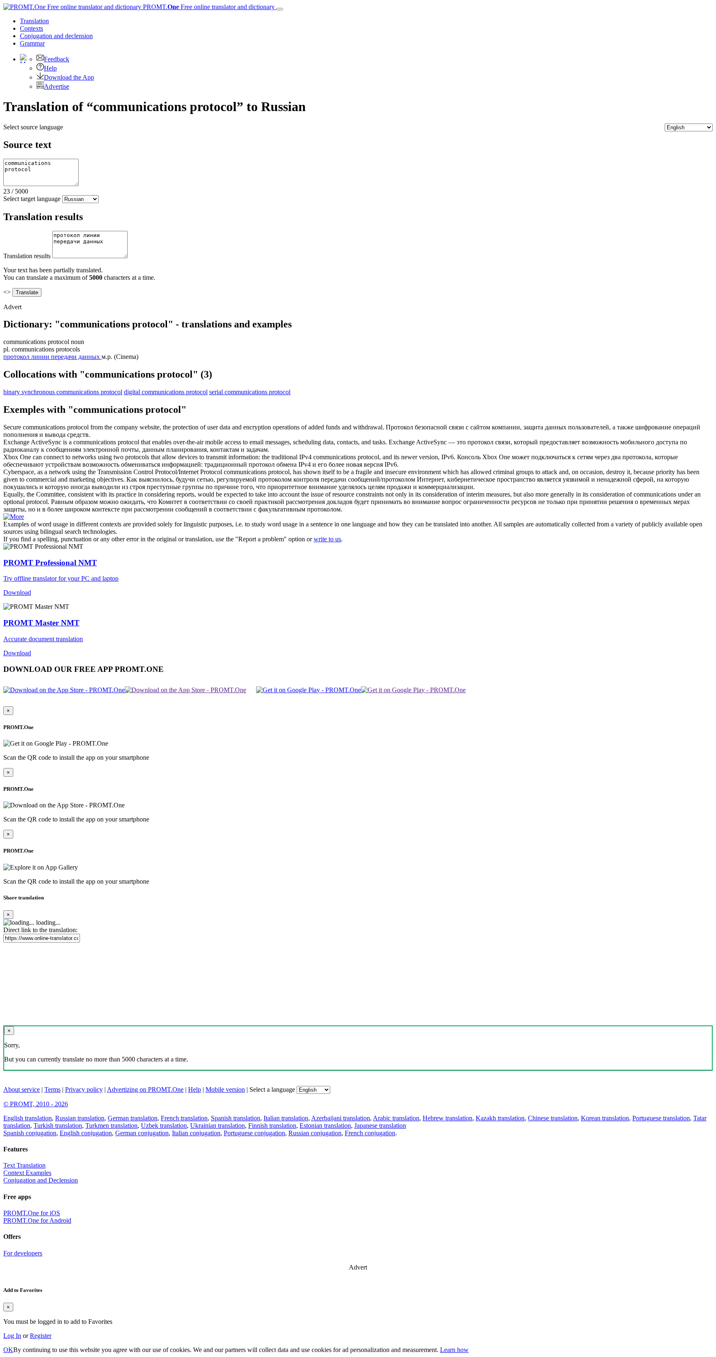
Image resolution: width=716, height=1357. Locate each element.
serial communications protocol (249, 391)
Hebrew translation (447, 1118)
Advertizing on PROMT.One (145, 1089)
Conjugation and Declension (40, 1180)
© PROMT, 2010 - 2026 (35, 1103)
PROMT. (208, 6)
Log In (12, 1335)
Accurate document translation (43, 638)
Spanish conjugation (29, 1132)
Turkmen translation (111, 1125)
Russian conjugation (314, 1132)
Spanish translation (235, 1118)
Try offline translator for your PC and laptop (61, 578)
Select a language (272, 1089)
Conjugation (56, 35)
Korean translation (605, 1118)
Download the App (69, 77)
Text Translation (24, 1165)
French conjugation (370, 1132)
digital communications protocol (166, 391)
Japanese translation (380, 1125)
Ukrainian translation (217, 1125)
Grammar (32, 43)
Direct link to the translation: (40, 929)
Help (50, 68)
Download (17, 592)
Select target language (31, 198)
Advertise (56, 86)
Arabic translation (396, 1118)
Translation (34, 20)
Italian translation (286, 1118)
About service (21, 1089)
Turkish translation (58, 1125)
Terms (52, 1089)
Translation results (27, 255)
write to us (327, 539)
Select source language (33, 127)
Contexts (31, 28)
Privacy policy (84, 1089)
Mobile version (225, 1089)
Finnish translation (272, 1125)
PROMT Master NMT (41, 622)
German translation (132, 1118)
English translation (27, 1118)
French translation (184, 1118)
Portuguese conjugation (254, 1132)
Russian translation (79, 1118)
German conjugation (142, 1132)
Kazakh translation (500, 1118)
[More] (13, 516)
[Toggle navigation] (279, 9)
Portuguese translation (661, 1118)
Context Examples (27, 1172)
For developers (22, 1253)
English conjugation (86, 1132)
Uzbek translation (164, 1125)
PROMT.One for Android (37, 1220)
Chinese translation (553, 1118)
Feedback (56, 59)
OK (8, 1349)
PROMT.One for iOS (31, 1212)
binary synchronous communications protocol (62, 391)
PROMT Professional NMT (50, 562)
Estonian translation (325, 1125)
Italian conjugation (196, 1132)
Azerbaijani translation (340, 1118)
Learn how (454, 1349)
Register (40, 1335)
